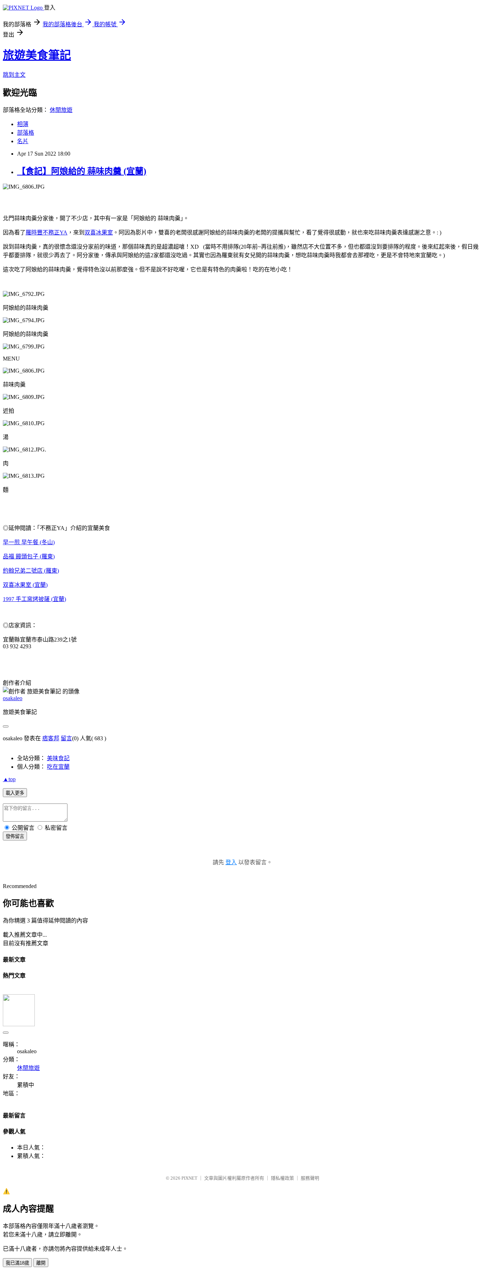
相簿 (22, 124)
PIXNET (189, 1178)
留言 (66, 738)
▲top (9, 779)
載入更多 (15, 793)
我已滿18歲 (17, 1263)
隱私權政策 (282, 1178)
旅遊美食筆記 (37, 55)
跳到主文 (14, 75)
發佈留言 (15, 836)
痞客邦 (50, 738)
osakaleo (12, 698)
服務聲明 (310, 1178)
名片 (22, 141)
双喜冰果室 (99, 232)
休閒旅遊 (61, 110)
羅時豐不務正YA (46, 232)
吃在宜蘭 (58, 767)
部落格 (25, 133)
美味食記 (58, 758)
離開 (40, 1263)
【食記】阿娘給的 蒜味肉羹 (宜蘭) (81, 171)
